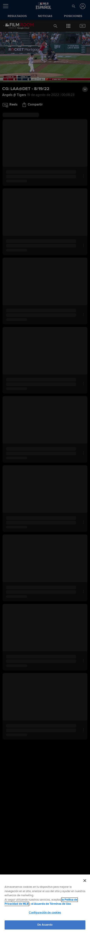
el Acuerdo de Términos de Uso (51, 904)
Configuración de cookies (45, 912)
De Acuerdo (44, 924)
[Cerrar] (85, 880)
